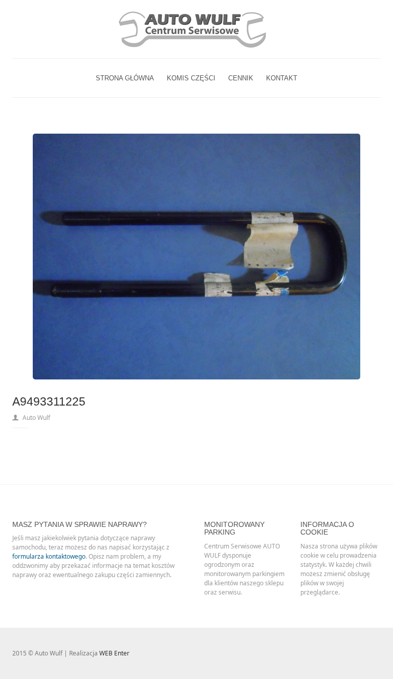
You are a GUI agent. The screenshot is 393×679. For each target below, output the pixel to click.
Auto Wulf (36, 417)
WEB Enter (114, 653)
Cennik (240, 78)
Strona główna (125, 78)
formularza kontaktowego (48, 556)
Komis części (191, 78)
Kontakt (281, 78)
